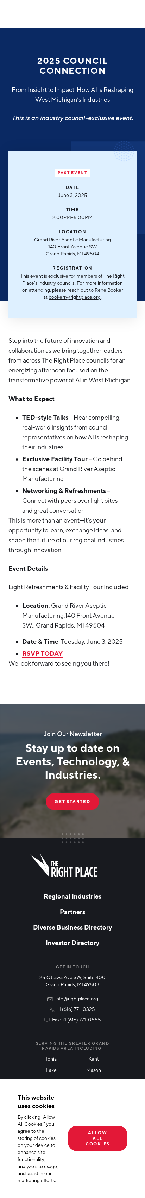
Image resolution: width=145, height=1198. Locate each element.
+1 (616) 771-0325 (76, 1009)
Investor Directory (72, 942)
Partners (72, 911)
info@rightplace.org (76, 998)
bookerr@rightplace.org (75, 297)
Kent (93, 1059)
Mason (93, 1070)
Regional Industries (72, 896)
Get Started (72, 801)
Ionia (51, 1059)
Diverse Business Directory (72, 927)
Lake (51, 1070)
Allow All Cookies (98, 1138)
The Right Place (63, 865)
